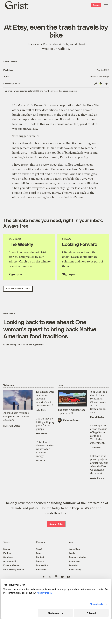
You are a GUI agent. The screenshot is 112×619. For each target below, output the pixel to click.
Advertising (74, 561)
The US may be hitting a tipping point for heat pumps (45, 423)
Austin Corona (97, 478)
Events (72, 553)
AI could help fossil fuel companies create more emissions (16, 416)
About (39, 549)
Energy (6, 549)
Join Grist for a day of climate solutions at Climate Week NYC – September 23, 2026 (98, 402)
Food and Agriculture (33, 344)
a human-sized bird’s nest (66, 197)
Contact (40, 557)
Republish (73, 565)
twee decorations (46, 110)
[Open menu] (106, 5)
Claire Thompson (11, 344)
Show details (96, 604)
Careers (40, 561)
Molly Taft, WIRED (11, 426)
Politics (7, 553)
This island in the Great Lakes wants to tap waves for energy (45, 449)
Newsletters (74, 549)
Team (38, 553)
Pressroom (41, 569)
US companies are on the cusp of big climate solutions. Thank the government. (98, 434)
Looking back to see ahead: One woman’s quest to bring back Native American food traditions (49, 329)
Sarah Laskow (10, 61)
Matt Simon (41, 433)
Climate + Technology (99, 76)
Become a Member (78, 557)
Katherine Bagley (71, 420)
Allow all (91, 613)
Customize (53, 613)
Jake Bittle (41, 410)
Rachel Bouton (97, 417)
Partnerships (42, 565)
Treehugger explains (26, 136)
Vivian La (40, 460)
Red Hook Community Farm (48, 157)
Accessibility (75, 569)
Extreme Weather (11, 565)
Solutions (8, 557)
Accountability (10, 561)
